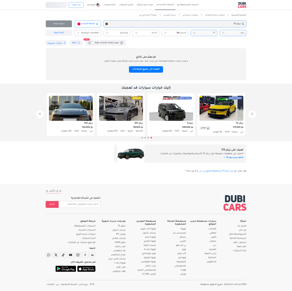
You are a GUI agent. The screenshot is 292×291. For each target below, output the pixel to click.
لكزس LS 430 (149, 274)
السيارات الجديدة (87, 230)
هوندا (183, 270)
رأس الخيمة (210, 253)
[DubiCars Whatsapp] (48, 254)
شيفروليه (181, 262)
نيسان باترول (149, 233)
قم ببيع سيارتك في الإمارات (82, 242)
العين (213, 237)
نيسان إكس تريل (117, 259)
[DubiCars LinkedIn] (92, 254)
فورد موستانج (149, 253)
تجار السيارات (239, 251)
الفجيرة (212, 249)
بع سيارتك (76, 5)
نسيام (183, 237)
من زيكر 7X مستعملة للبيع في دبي (216, 171)
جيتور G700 (120, 242)
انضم (52, 204)
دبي (214, 245)
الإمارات (212, 229)
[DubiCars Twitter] (55, 254)
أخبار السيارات (89, 238)
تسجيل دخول (56, 5)
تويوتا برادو (150, 237)
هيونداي (182, 258)
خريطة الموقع (88, 221)
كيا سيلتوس (119, 251)
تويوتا (183, 229)
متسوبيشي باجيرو (147, 270)
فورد (184, 249)
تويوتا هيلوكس (148, 262)
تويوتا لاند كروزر (148, 229)
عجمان (212, 241)
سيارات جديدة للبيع (86, 234)
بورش (183, 274)
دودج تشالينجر (118, 255)
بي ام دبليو (181, 245)
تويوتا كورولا (150, 258)
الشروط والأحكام (237, 234)
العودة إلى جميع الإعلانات (146, 69)
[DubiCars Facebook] (85, 254)
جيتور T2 (122, 226)
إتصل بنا (242, 226)
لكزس (183, 241)
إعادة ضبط (59, 33)
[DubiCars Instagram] (77, 254)
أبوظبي (212, 233)
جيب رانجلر (151, 266)
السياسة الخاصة (238, 238)
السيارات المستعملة (85, 226)
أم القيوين (211, 262)
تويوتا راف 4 (150, 249)
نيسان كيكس (119, 238)
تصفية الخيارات (86, 24)
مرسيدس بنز (179, 233)
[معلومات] (121, 42)
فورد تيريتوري (119, 271)
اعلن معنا (241, 246)
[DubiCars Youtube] (70, 254)
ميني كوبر (121, 267)
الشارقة (212, 258)
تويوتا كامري (150, 241)
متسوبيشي (180, 266)
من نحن (242, 230)
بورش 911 (121, 234)
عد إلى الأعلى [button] (55, 191)
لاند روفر (181, 253)
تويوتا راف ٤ (120, 263)
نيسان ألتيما (150, 245)
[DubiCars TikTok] (63, 254)
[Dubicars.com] (235, 203)
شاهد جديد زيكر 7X (234, 158)
